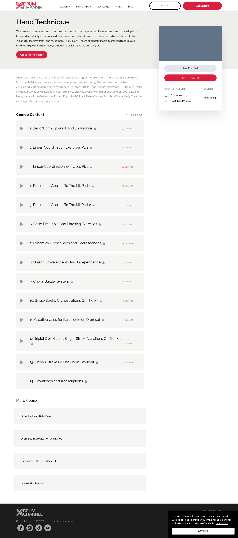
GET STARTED (190, 78)
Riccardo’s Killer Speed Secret (38, 460)
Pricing (118, 6)
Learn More (222, 523)
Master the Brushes (32, 483)
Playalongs (103, 6)
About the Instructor (32, 54)
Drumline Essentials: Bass (36, 416)
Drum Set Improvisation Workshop (41, 438)
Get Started (202, 5)
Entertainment (83, 6)
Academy (64, 6)
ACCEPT (203, 531)
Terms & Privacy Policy (61, 520)
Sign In (164, 5)
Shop (130, 6)
